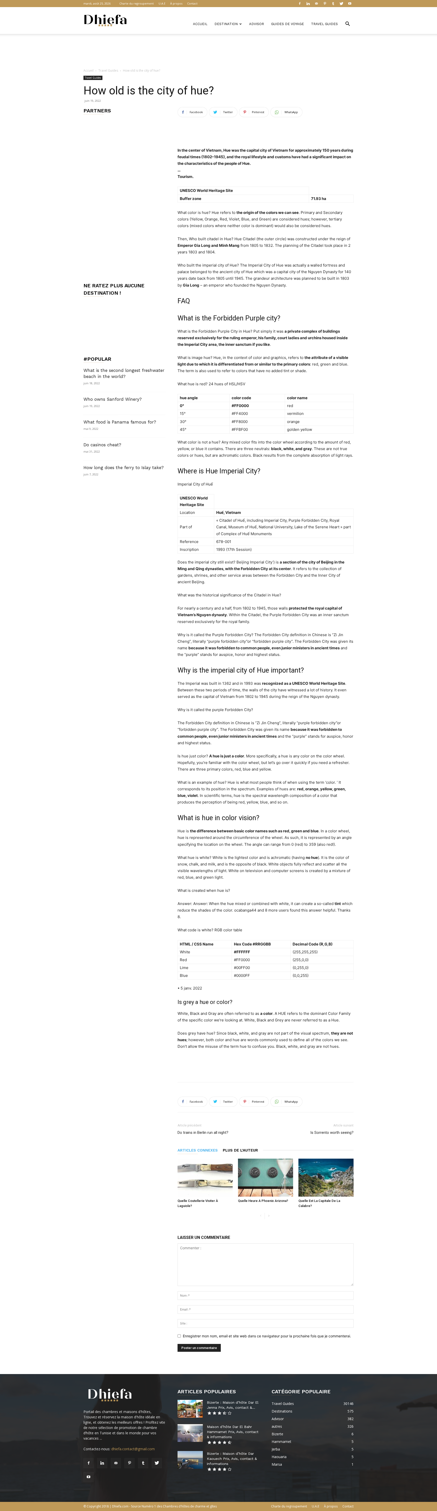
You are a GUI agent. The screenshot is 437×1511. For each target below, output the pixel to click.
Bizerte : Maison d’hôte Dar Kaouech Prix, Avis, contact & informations (232, 1459)
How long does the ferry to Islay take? (123, 467)
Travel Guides (324, 24)
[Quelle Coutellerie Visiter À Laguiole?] (205, 1178)
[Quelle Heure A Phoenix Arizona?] (265, 1178)
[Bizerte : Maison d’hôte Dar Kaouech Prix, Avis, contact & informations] (190, 1460)
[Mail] (316, 3)
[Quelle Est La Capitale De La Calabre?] (326, 1178)
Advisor (256, 24)
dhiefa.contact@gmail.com (133, 1448)
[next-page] (269, 1216)
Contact (192, 3)
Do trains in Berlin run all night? (203, 1132)
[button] (347, 24)
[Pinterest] (325, 3)
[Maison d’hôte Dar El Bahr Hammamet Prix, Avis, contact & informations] (190, 1433)
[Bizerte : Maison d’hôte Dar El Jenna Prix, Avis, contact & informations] (190, 1409)
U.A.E (162, 3)
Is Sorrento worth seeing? (332, 1132)
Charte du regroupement (136, 3)
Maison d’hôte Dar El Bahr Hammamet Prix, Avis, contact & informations (232, 1432)
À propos (176, 3)
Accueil (200, 24)
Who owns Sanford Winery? (112, 399)
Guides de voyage (287, 24)
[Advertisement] (218, 51)
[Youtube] (350, 3)
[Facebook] (299, 3)
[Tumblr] (333, 3)
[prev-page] (260, 1216)
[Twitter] (341, 3)
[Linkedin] (308, 3)
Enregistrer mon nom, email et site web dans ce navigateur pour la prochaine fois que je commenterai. (267, 1336)
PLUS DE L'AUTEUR (240, 1150)
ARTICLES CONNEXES (198, 1150)
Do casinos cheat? (102, 444)
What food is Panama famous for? (119, 422)
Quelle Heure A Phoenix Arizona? (263, 1201)
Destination (226, 24)
